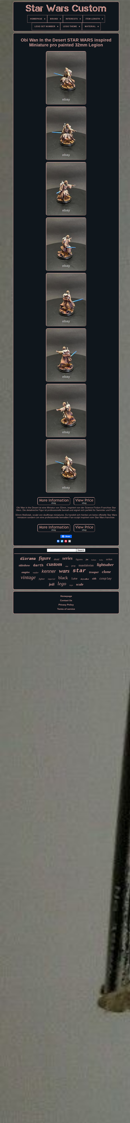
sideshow (24, 565)
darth (38, 565)
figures (79, 559)
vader (36, 572)
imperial (51, 579)
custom (54, 564)
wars (64, 571)
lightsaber (105, 564)
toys (71, 585)
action (109, 559)
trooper (94, 572)
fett (87, 559)
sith (94, 578)
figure (45, 558)
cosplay (105, 578)
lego (62, 583)
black (63, 577)
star (79, 571)
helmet (93, 560)
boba (101, 560)
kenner (49, 571)
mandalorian (86, 565)
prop (73, 566)
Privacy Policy (66, 604)
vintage (28, 577)
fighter (42, 579)
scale (79, 584)
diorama (28, 558)
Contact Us (66, 600)
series (67, 558)
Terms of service (66, 609)
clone (106, 571)
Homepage (66, 596)
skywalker (85, 579)
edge (66, 566)
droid (56, 559)
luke (74, 578)
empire (26, 572)
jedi (51, 584)
